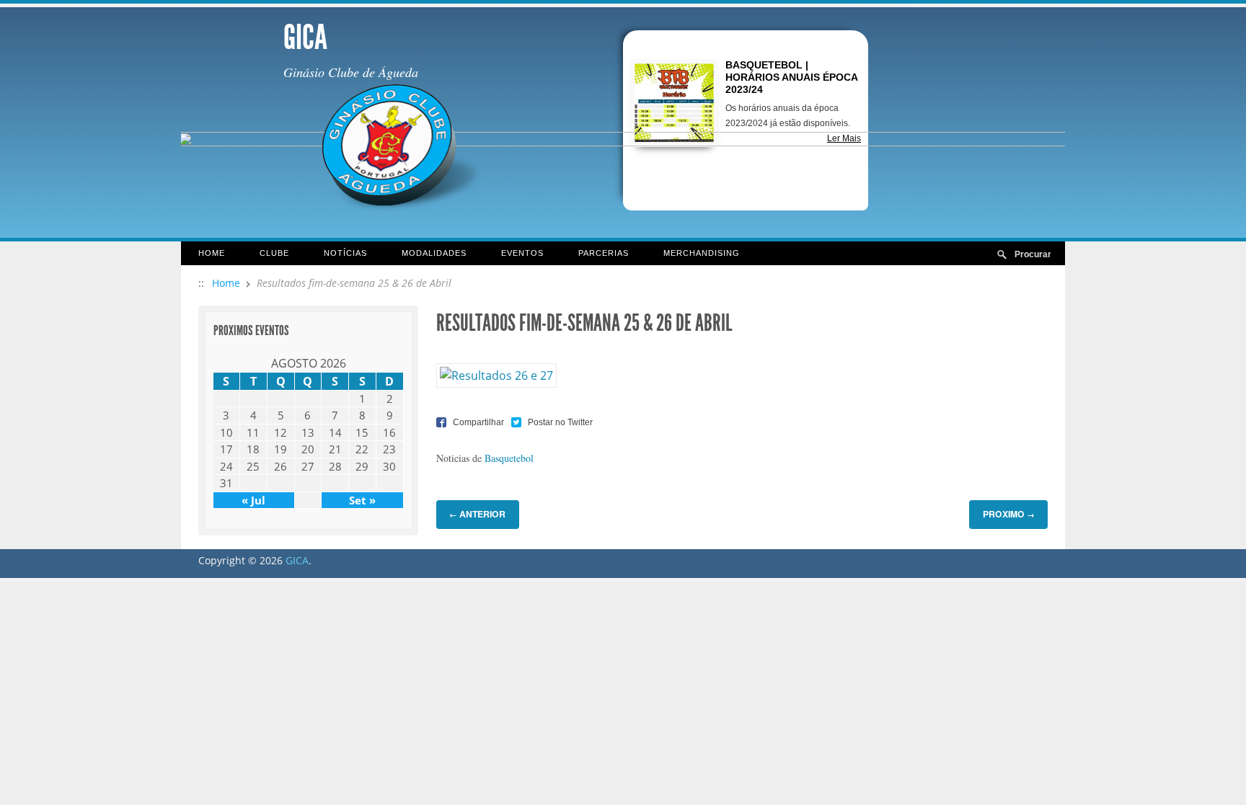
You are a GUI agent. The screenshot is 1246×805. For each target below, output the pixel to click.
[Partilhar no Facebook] (470, 421)
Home (211, 253)
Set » (362, 500)
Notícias (345, 253)
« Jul (253, 500)
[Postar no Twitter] (552, 421)
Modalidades (434, 253)
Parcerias (603, 253)
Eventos (522, 253)
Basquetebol (509, 458)
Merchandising (701, 253)
